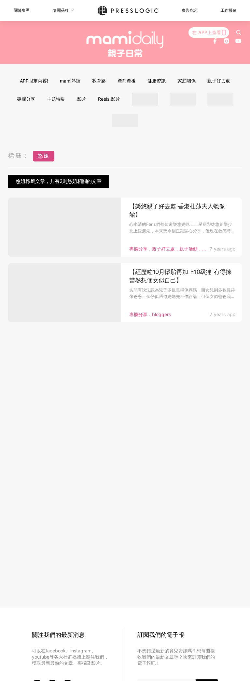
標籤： (19, 155)
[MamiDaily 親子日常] (125, 44)
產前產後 (127, 81)
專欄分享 (26, 99)
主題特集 (56, 99)
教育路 (99, 81)
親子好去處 (218, 81)
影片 (81, 99)
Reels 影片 (109, 99)
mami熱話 (70, 81)
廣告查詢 (189, 10)
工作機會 (228, 10)
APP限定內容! (34, 81)
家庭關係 (186, 81)
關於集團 (22, 10)
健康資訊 (156, 81)
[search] (239, 32)
